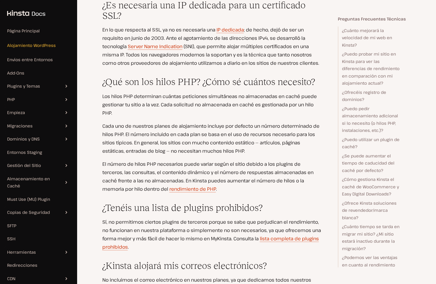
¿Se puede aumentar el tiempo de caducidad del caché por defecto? (368, 163)
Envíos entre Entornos (30, 59)
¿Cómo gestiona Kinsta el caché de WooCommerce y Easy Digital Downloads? (370, 186)
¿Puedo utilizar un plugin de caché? (371, 143)
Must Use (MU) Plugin (28, 199)
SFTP (11, 225)
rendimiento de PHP (192, 189)
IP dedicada (230, 29)
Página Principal (23, 31)
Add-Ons (15, 73)
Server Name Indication (155, 46)
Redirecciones (22, 265)
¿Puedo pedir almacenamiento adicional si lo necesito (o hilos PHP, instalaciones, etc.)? (370, 119)
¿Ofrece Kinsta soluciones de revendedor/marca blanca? (369, 210)
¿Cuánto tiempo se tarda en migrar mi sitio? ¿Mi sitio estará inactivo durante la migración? (371, 237)
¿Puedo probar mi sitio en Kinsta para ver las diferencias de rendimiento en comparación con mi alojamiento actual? (371, 68)
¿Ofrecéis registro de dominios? (364, 95)
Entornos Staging (24, 152)
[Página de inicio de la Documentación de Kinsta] (22, 10)
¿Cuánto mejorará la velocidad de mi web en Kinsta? (367, 38)
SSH (11, 239)
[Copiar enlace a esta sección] (97, 5)
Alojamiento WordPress (31, 45)
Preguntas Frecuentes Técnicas (372, 19)
